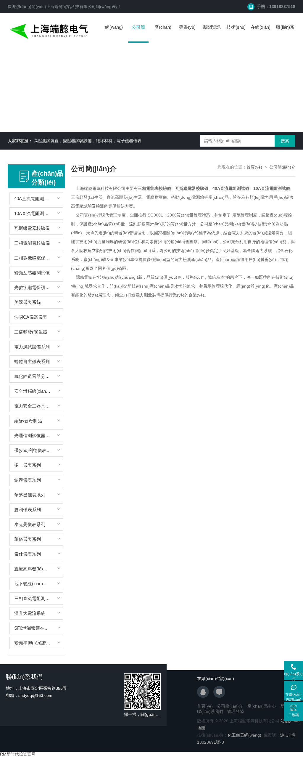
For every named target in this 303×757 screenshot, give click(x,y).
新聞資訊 (212, 27)
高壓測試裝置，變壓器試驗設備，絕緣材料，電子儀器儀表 (87, 140)
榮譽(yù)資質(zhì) (187, 33)
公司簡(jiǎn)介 (138, 34)
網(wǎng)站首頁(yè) (114, 33)
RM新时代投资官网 (18, 754)
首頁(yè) (254, 167)
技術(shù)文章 (236, 33)
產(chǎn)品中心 (162, 33)
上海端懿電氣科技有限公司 (71, 6)
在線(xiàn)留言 (260, 33)
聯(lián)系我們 (285, 33)
